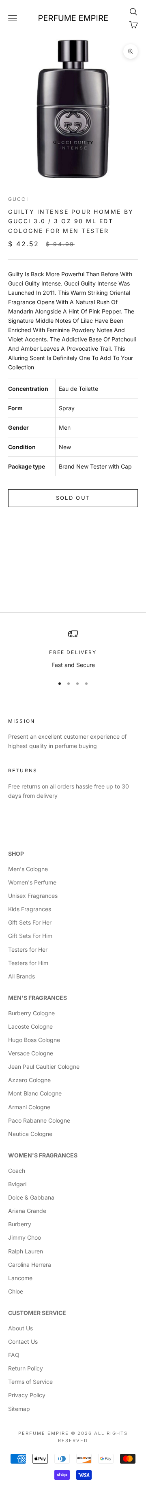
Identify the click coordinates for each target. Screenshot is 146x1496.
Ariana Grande (27, 1210)
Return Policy (25, 1368)
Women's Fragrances (42, 1155)
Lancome (20, 1277)
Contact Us (23, 1341)
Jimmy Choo (24, 1237)
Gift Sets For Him (30, 935)
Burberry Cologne (31, 1013)
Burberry (19, 1224)
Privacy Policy (26, 1395)
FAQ (13, 1354)
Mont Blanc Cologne (35, 1093)
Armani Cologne (29, 1107)
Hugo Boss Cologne (34, 1039)
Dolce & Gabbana (31, 1197)
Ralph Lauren (25, 1251)
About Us (20, 1328)
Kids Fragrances (29, 909)
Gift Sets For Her (30, 922)
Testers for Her (27, 949)
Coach (16, 1170)
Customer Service (37, 1312)
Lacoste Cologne (30, 1026)
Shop (16, 853)
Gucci (18, 199)
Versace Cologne (30, 1053)
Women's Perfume (32, 882)
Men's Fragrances (37, 997)
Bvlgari (17, 1184)
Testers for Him (28, 962)
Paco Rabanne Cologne (39, 1120)
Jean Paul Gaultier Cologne (43, 1066)
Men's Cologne (28, 868)
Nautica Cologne (30, 1133)
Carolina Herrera (29, 1264)
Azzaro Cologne (29, 1079)
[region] (73, 649)
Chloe (15, 1291)
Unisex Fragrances (33, 895)
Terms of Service (30, 1381)
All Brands (21, 976)
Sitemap (19, 1408)
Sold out (73, 497)
